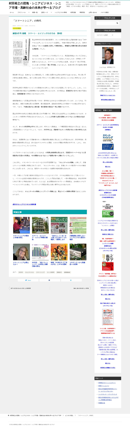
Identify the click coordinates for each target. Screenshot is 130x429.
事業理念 (82, 12)
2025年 (21, 272)
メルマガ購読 (105, 12)
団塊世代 (59, 272)
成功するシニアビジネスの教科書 (24, 204)
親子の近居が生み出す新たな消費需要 (21, 288)
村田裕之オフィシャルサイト (107, 383)
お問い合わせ (93, 12)
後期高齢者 (67, 272)
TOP (35, 415)
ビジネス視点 (17, 28)
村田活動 (73, 12)
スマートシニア (40, 272)
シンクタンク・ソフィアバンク (107, 394)
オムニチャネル (29, 272)
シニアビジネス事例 (61, 12)
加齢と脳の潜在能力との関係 (81, 288)
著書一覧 (35, 12)
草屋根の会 (101, 403)
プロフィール (22, 12)
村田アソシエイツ (103, 386)
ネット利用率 (50, 272)
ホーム (12, 12)
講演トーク (44, 12)
